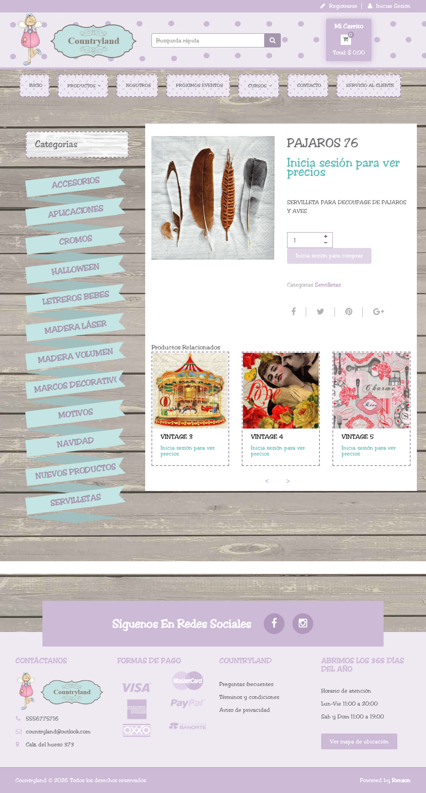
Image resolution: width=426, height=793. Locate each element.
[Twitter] (319, 312)
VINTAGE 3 (177, 437)
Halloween (75, 269)
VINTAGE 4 (267, 437)
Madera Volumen (75, 355)
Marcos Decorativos (76, 384)
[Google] (377, 312)
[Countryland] (77, 39)
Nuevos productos (75, 471)
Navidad (76, 442)
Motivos (75, 413)
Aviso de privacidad (244, 710)
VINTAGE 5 (358, 437)
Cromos (75, 240)
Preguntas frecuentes (246, 684)
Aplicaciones (75, 211)
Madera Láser (75, 327)
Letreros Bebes (76, 298)
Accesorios (75, 183)
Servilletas (76, 500)
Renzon (401, 780)
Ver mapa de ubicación (359, 741)
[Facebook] (292, 312)
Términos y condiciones (249, 697)
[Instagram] (302, 623)
